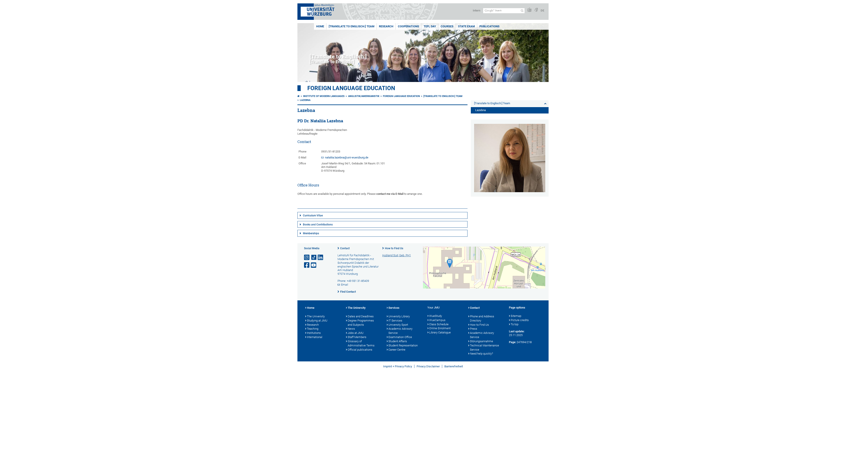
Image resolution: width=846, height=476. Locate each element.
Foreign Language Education (351, 88)
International (314, 337)
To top (514, 324)
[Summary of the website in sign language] (536, 10)
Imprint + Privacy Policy (397, 366)
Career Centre (396, 349)
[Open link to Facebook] (307, 265)
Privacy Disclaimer (428, 366)
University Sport (398, 324)
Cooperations (408, 26)
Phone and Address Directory (482, 318)
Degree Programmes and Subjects (361, 322)
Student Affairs (397, 341)
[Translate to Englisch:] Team (351, 26)
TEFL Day (430, 26)
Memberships (311, 233)
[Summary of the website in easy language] (529, 10)
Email (344, 284)
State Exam (466, 26)
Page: (512, 342)
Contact (345, 248)
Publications (489, 26)
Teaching (312, 328)
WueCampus (437, 320)
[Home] (298, 96)
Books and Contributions (318, 224)
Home (320, 26)
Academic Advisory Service (400, 331)
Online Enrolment (440, 328)
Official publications (360, 349)
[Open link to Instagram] (307, 257)
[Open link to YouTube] (314, 265)
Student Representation (403, 345)
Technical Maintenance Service (484, 347)
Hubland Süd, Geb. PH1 (396, 255)
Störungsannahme (481, 341)
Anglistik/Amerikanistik (363, 96)
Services (393, 307)
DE (542, 10)
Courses (447, 26)
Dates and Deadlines (361, 316)
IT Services (395, 320)
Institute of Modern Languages (324, 96)
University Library (399, 316)
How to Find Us (394, 248)
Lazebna (305, 100)
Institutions (314, 333)
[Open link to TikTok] (314, 257)
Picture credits (520, 320)
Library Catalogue (440, 332)
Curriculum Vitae (313, 215)
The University (316, 316)
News (351, 328)
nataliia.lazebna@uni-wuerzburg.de (346, 157)
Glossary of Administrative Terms (361, 343)
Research (386, 26)
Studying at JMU (317, 320)
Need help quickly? (481, 353)
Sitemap (516, 316)
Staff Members (357, 337)
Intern (476, 10)
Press (473, 328)
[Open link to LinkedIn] (321, 257)
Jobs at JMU (356, 333)
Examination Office (400, 337)
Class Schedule (439, 324)
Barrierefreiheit (453, 366)
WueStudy (435, 316)
